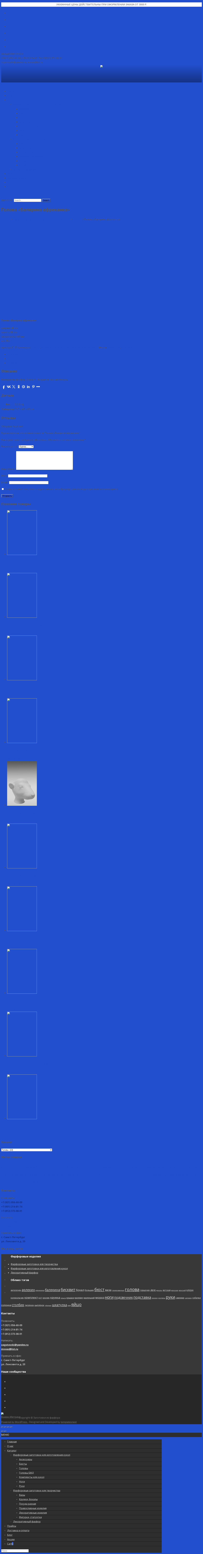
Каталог (11, 100)
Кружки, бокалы (27, 147)
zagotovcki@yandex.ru (15, 1221)
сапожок (165, 1175)
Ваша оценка (10, 446)
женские (165, 1167)
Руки (21, 134)
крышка (47, 1174)
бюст (90, 1166)
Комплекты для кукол (30, 126)
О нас (10, 95)
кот (17, 1174)
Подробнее (13, 570)
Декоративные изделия (31, 160)
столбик (195, 1174)
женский (172, 1167)
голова (122, 1166)
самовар (156, 1174)
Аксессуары (25, 109)
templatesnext (69, 1422)
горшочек (135, 1167)
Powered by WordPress (14, 1422)
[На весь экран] (8, 1427)
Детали (11, 358)
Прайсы (11, 173)
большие (79, 1167)
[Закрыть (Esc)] (2, 1427)
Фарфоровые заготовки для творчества (33, 139)
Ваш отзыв (8, 469)
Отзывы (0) (13, 363)
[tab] (104, 354)
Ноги (21, 130)
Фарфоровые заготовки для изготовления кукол (38, 104)
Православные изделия (31, 156)
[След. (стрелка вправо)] (5, 1431)
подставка (119, 1174)
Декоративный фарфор (25, 169)
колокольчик (191, 1167)
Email (5, 482)
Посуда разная (26, 152)
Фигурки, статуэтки (28, 165)
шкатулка (36, 1182)
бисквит (58, 1166)
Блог (9, 182)
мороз (76, 1175)
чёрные (24, 1182)
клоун (180, 1167)
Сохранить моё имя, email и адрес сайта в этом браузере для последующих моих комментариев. (61, 489)
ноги (86, 1174)
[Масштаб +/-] (11, 1427)
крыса (40, 1175)
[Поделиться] (5, 1427)
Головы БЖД (25, 122)
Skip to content (9, 84)
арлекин (18, 1167)
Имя (4, 475)
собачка (173, 1174)
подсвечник (100, 1174)
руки (147, 1174)
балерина (127, 347)
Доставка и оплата (16, 178)
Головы (23, 117)
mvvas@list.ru (9, 1226)
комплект (8, 1175)
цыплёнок (16, 1182)
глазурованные (109, 1167)
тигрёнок (5, 1182)
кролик (22, 1174)
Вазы (21, 143)
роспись (138, 1175)
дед (143, 1167)
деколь (149, 1167)
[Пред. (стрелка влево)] (2, 1431)
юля (45, 1182)
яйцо (53, 1181)
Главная (11, 91)
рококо (131, 1175)
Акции (10, 186)
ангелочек (6, 1167)
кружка (32, 1175)
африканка (113, 347)
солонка (183, 1174)
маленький (66, 1174)
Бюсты (22, 113)
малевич (55, 1174)
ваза (99, 1167)
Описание (13, 354)
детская (157, 1167)
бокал (70, 1167)
